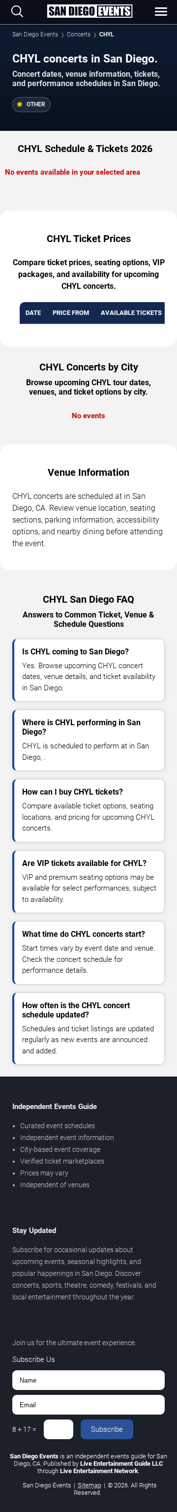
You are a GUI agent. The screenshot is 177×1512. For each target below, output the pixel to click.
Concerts (78, 34)
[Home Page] (89, 12)
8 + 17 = (24, 1429)
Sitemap (89, 1485)
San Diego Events (35, 34)
